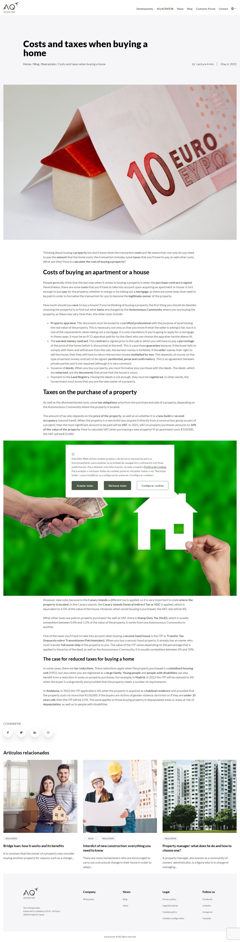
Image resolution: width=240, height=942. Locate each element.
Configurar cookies (153, 485)
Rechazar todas (117, 485)
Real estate (48, 64)
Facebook (207, 899)
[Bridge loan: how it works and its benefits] (40, 796)
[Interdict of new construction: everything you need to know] (120, 796)
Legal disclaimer (170, 905)
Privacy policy (169, 899)
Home (27, 64)
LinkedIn (206, 905)
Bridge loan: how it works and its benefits (33, 846)
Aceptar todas (85, 485)
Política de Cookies (155, 466)
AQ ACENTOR (165, 8)
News (180, 8)
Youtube (206, 918)
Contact (223, 8)
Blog (189, 8)
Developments (144, 8)
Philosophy (88, 899)
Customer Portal (205, 8)
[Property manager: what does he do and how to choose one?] (200, 796)
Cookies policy (170, 912)
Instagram (207, 912)
